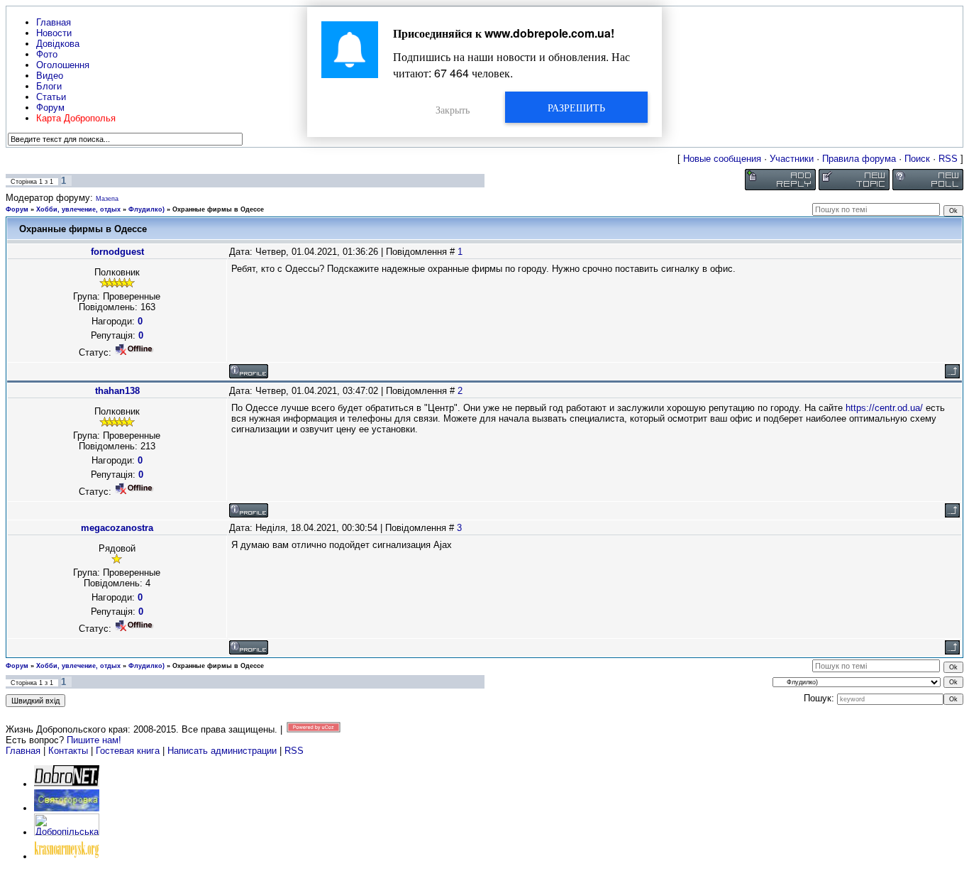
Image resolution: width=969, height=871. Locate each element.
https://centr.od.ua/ (884, 407)
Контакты (68, 750)
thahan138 (117, 390)
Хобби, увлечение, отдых (78, 209)
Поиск (917, 158)
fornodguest (117, 251)
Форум (17, 209)
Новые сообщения (722, 158)
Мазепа (107, 198)
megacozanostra (117, 527)
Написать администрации (223, 750)
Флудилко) (146, 209)
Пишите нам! (94, 740)
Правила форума (859, 158)
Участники (792, 158)
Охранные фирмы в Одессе (218, 209)
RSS (948, 158)
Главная (23, 750)
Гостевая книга (128, 750)
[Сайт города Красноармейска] (66, 856)
